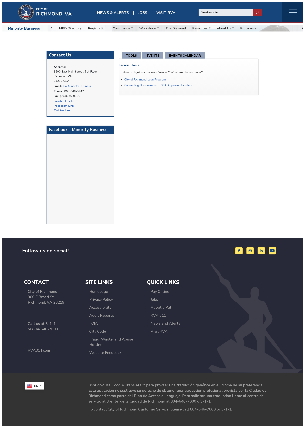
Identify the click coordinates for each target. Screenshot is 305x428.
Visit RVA (159, 331)
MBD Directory (70, 28)
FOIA (93, 323)
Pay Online (160, 291)
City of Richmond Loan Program (145, 79)
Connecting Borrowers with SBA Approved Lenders (158, 85)
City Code (97, 331)
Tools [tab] (131, 55)
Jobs (154, 299)
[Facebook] (239, 250)
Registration (97, 28)
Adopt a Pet (161, 307)
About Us (224, 28)
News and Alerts (165, 323)
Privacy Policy (101, 299)
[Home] (37, 12)
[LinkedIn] (261, 250)
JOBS (142, 12)
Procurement (250, 28)
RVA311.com (39, 350)
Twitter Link (62, 110)
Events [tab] (152, 55)
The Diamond (176, 28)
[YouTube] (272, 250)
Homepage (98, 291)
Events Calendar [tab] (185, 55)
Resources (200, 28)
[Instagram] (250, 250)
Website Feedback (105, 352)
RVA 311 (158, 315)
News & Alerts (113, 12)
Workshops (147, 28)
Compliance (121, 28)
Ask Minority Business (76, 86)
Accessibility (100, 307)
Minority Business (24, 28)
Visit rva (166, 12)
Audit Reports (101, 315)
